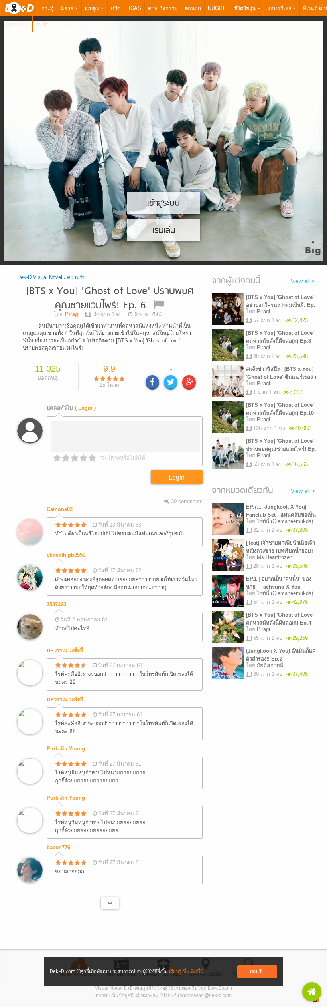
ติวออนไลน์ (16, 24)
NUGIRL (217, 8)
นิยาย (68, 8)
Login (177, 477)
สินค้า (42, 24)
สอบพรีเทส (280, 8)
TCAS (134, 8)
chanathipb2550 (66, 555)
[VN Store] (311, 991)
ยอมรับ (257, 971)
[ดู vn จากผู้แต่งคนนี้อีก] (110, 903)
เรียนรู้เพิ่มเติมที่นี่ (186, 971)
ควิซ (116, 8)
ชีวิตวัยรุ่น (245, 8)
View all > (303, 281)
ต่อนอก (193, 8)
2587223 (56, 604)
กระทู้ (47, 8)
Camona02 (60, 509)
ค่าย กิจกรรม (163, 8)
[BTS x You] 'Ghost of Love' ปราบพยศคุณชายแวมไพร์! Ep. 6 (109, 299)
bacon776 (58, 847)
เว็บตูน (93, 8)
